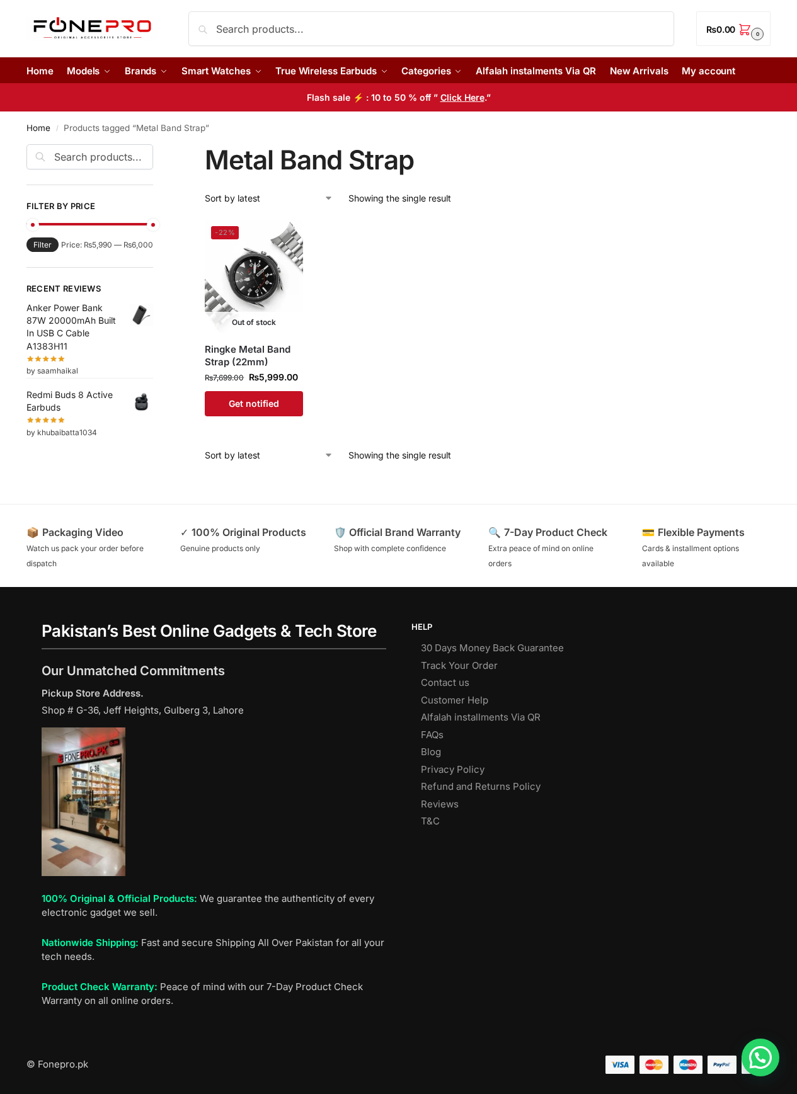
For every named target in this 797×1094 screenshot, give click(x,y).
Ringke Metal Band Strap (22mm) (247, 355)
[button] (733, 28)
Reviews (440, 804)
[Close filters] (157, 152)
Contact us (445, 682)
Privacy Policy (453, 769)
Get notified (254, 403)
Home (38, 128)
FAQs (432, 735)
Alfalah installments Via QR (481, 717)
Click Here (462, 97)
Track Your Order (459, 665)
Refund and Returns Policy (481, 786)
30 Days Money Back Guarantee (492, 648)
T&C (430, 821)
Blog (431, 752)
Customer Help (454, 700)
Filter (42, 244)
